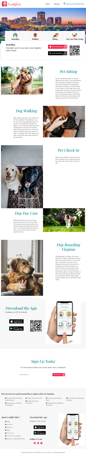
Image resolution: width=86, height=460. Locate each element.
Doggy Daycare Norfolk (34, 398)
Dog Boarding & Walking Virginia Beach (13, 399)
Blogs (8, 430)
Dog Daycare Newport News (54, 399)
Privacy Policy (46, 452)
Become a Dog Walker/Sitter (75, 4)
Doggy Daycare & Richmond (31, 402)
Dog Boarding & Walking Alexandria (54, 404)
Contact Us (10, 433)
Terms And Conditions (13, 436)
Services (57, 4)
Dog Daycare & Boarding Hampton (75, 399)
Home (48, 4)
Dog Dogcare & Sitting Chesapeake (13, 404)
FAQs (8, 421)
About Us (9, 427)
